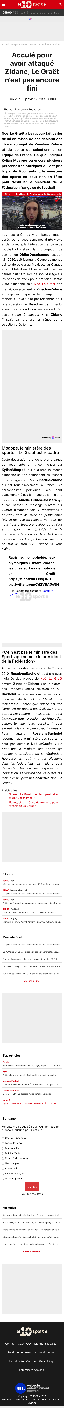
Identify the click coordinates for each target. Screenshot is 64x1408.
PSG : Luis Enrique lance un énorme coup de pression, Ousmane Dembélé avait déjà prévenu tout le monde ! (33, 12)
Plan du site (16, 1361)
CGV (29, 1343)
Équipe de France (19, 44)
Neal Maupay (12, 1163)
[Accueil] (32, 4)
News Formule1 (32, 1251)
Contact (10, 1343)
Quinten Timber (13, 1153)
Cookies (31, 1361)
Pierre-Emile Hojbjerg (16, 1158)
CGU (21, 1343)
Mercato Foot (32, 980)
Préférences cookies (31, 1370)
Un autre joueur (13, 1178)
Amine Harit (11, 1168)
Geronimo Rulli (12, 1148)
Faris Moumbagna (14, 1173)
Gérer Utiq (46, 1361)
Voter (32, 1186)
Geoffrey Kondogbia (15, 1138)
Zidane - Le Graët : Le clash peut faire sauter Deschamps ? (33, 796)
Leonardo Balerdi (14, 1143)
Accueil (5, 44)
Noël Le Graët (44, 284)
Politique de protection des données (30, 1352)
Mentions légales (45, 1343)
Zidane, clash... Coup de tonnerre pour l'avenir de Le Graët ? (33, 804)
